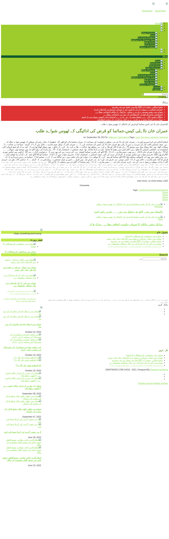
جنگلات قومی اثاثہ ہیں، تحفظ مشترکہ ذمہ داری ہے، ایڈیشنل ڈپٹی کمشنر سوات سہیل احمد (122, 117)
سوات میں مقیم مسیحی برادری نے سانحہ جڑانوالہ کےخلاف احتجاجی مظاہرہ (129, 112)
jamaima (154, 137)
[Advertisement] (89, 519)
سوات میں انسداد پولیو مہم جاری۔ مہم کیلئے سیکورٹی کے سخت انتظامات (130, 119)
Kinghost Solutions (159, 370)
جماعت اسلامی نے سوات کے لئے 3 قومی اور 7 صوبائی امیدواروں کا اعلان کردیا (128, 109)
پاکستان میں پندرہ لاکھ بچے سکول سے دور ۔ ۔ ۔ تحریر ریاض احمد (128, 211)
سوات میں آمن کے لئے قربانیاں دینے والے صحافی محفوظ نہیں (134, 244)
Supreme (163, 137)
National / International (119, 137)
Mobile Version (161, 383)
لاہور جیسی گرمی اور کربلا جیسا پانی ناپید (22, 432)
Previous (158, 206)
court (137, 137)
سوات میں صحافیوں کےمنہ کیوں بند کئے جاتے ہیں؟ (19, 299)
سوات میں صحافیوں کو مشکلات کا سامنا (143, 236)
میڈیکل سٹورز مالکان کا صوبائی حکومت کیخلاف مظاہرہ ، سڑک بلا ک (126, 224)
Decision (145, 137)
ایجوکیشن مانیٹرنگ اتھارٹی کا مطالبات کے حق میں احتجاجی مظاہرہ (133, 114)
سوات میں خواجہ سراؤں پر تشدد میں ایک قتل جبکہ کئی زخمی (133, 239)
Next (160, 219)
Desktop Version (145, 383)
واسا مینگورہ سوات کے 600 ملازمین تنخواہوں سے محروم (137, 107)
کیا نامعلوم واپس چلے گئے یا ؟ (28, 365)
